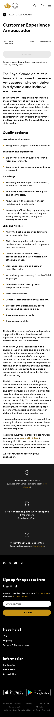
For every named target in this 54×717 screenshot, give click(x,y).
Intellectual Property (12, 703)
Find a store (9, 669)
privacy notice (20, 596)
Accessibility (9, 674)
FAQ (5, 635)
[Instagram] (10, 563)
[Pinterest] (21, 563)
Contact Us (9, 665)
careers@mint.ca (29, 438)
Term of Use (44, 703)
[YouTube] (15, 563)
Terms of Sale (15, 707)
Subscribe (26, 612)
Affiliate (39, 707)
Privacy (29, 703)
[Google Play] (38, 692)
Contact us (42, 593)
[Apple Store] (14, 692)
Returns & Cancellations (16, 645)
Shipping (8, 640)
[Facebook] (4, 563)
